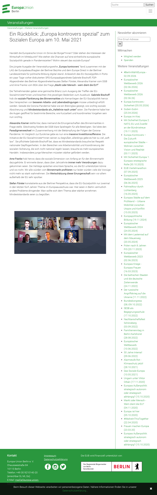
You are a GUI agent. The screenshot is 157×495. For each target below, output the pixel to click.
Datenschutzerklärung (56, 459)
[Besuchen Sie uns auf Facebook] (48, 467)
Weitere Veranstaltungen (37, 28)
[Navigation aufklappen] (150, 11)
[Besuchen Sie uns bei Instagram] (55, 467)
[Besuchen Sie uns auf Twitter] (63, 467)
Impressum (50, 455)
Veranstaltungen (15, 28)
